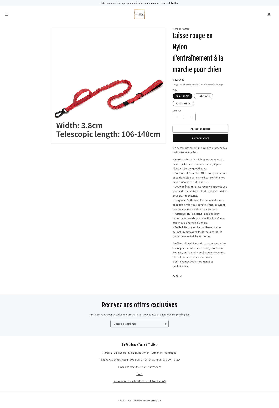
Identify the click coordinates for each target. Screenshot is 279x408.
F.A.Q (139, 374)
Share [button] (179, 276)
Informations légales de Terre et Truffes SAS (139, 381)
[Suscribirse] (164, 324)
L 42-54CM (203, 96)
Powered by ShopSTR (152, 400)
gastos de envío (183, 84)
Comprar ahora (200, 137)
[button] (6, 14)
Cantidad (177, 110)
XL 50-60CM (183, 103)
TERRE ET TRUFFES (133, 400)
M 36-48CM (182, 96)
